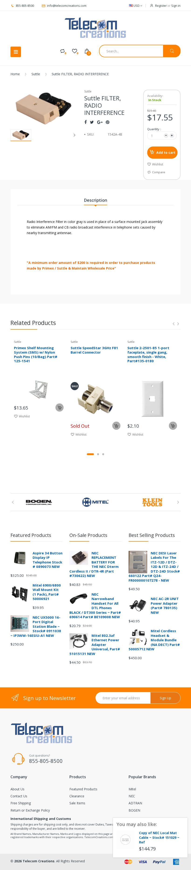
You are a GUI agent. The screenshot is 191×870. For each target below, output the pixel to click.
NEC (132, 796)
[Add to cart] (59, 407)
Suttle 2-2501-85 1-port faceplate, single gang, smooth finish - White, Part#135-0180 (148, 354)
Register (161, 5)
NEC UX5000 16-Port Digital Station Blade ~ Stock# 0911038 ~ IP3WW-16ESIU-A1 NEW (35, 626)
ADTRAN (135, 803)
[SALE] (95, 398)
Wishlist (157, 164)
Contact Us (18, 796)
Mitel (132, 789)
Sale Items (77, 803)
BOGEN (134, 810)
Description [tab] (95, 200)
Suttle (35, 74)
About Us (17, 789)
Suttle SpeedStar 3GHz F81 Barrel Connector (94, 350)
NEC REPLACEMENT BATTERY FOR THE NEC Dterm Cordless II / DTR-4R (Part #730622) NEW (94, 564)
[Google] (99, 122)
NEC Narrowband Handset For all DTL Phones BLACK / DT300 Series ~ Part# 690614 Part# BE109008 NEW (95, 605)
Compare (158, 172)
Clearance (76, 796)
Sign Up (165, 698)
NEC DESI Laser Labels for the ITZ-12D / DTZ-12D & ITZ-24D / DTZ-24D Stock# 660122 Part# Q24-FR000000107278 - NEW (154, 567)
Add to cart (165, 152)
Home (15, 74)
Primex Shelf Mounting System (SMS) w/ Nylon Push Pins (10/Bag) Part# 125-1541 (35, 354)
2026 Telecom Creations (34, 861)
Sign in (176, 5)
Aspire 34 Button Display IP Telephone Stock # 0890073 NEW (47, 560)
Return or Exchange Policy (30, 810)
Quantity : (154, 129)
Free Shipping (20, 803)
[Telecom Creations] (95, 28)
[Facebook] (85, 122)
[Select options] (116, 426)
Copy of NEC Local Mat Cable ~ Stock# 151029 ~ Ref (159, 837)
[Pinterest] (107, 122)
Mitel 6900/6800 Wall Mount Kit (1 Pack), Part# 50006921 (47, 592)
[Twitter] (92, 122)
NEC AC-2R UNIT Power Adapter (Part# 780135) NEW (165, 605)
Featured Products (83, 789)
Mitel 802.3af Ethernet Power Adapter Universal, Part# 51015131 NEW (94, 644)
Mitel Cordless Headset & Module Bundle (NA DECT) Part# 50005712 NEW (154, 639)
